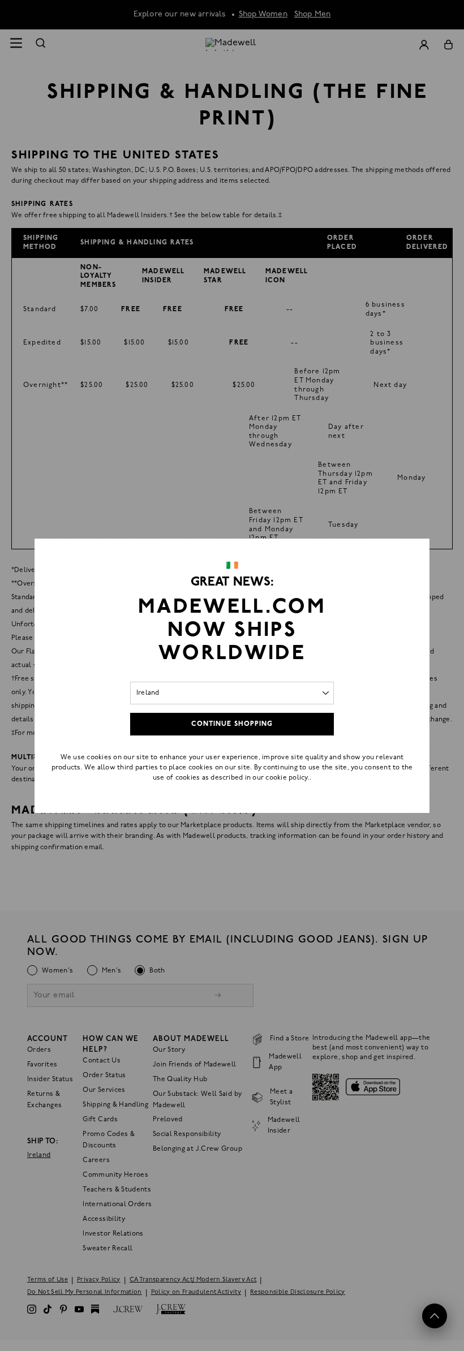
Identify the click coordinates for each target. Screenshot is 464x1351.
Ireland (148, 693)
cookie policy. (287, 778)
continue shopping (231, 724)
